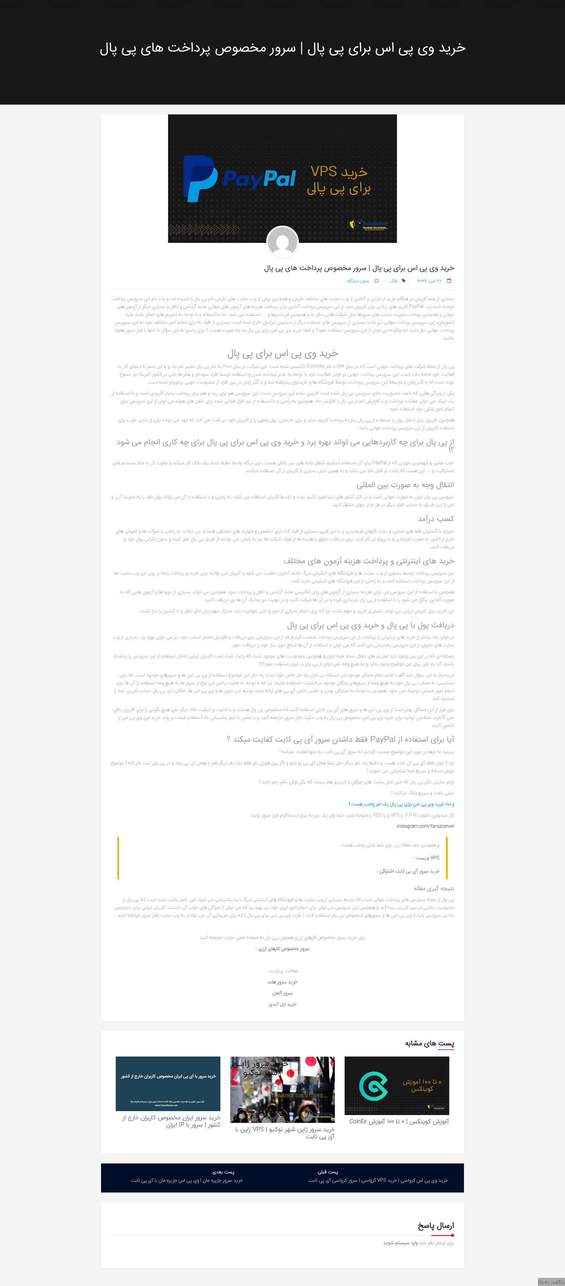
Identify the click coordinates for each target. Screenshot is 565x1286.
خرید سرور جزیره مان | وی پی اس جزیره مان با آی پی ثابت (187, 1180)
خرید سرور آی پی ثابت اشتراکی (409, 871)
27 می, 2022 (429, 280)
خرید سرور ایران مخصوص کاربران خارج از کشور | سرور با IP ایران (171, 1121)
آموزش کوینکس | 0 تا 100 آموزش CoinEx (399, 1121)
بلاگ (394, 280)
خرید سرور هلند (282, 982)
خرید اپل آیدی (283, 1004)
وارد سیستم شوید (400, 1243)
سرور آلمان (282, 993)
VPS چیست (427, 858)
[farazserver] (282, 242)
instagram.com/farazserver (425, 826)
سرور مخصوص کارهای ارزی (284, 948)
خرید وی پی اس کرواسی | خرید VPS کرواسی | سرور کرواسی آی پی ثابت (378, 1180)
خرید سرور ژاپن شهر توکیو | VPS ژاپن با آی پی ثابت (285, 1133)
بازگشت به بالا (551, 1282)
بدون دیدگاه (358, 280)
